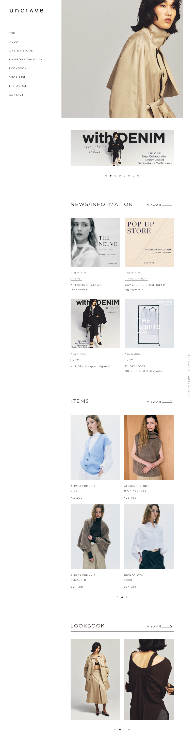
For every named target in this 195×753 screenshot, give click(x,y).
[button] (106, 176)
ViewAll (154, 205)
